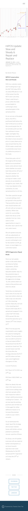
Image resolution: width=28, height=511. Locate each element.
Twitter (14, 487)
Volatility (9, 65)
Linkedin (14, 492)
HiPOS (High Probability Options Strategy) (13, 63)
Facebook (14, 481)
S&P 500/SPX (15, 64)
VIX (20, 64)
